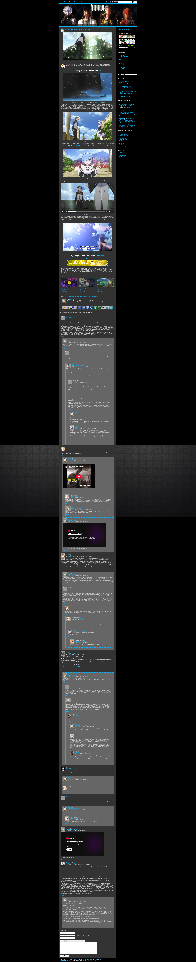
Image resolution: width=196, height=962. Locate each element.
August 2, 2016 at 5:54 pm (78, 715)
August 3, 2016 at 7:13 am (71, 797)
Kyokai (88, 959)
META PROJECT (124, 62)
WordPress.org (122, 156)
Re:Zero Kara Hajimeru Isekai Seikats (87, 296)
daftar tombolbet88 (123, 120)
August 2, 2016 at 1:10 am (75, 608)
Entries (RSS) (62, 960)
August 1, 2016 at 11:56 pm (80, 413)
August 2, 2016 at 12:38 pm (77, 700)
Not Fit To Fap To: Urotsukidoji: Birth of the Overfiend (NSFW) (126, 105)
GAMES (122, 58)
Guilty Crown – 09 (130, 124)
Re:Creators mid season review (125, 86)
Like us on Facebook (125, 29)
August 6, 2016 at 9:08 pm (73, 900)
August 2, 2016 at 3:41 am (76, 618)
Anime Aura (121, 143)
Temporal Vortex (122, 138)
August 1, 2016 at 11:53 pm (79, 381)
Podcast (82, 1)
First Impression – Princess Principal (126, 95)
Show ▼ (87, 258)
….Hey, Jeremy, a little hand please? (87, 252)
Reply (62, 336)
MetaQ (86, 1)
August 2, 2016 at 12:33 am (80, 427)
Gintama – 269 (128, 102)
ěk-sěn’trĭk (121, 137)
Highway (77, 426)
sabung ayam (122, 109)
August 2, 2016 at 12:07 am (73, 588)
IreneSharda (68, 862)
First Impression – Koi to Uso (125, 96)
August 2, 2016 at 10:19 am (73, 675)
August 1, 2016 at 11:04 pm (75, 352)
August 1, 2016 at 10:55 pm (73, 459)
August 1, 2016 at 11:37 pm (73, 574)
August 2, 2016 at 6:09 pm (80, 725)
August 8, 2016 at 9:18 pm (73, 520)
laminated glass (122, 104)
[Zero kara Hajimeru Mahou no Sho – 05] (69, 282)
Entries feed (121, 154)
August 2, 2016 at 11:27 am (75, 687)
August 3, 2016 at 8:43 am (80, 736)
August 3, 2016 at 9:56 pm (75, 818)
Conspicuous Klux (123, 139)
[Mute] (109, 211)
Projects (76, 1)
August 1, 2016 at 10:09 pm (72, 449)
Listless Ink (121, 133)
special (87, 61)
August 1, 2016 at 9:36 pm (73, 341)
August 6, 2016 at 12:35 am (72, 829)
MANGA (122, 60)
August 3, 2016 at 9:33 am (73, 808)
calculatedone (122, 124)
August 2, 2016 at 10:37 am (79, 631)
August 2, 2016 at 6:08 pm (73, 778)
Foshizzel (68, 554)
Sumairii (68, 796)
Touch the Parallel (123, 142)
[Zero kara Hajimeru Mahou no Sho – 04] (105, 282)
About (61, 1)
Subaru (80, 145)
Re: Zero (80, 31)
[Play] (63, 211)
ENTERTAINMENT (124, 56)
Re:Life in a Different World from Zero (71, 296)
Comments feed (122, 155)
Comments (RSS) (70, 960)
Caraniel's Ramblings (123, 135)
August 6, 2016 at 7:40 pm (71, 863)
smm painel (121, 118)
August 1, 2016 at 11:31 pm (77, 508)
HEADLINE (122, 59)
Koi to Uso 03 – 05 (123, 90)
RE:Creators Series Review (125, 83)
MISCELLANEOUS (124, 63)
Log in (120, 152)
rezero (96, 296)
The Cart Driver (122, 144)
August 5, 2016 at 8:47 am (80, 752)
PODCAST (123, 67)
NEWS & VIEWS (124, 66)
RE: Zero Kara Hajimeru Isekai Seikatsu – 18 (79, 29)
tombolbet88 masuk (123, 114)
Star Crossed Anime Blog (124, 140)
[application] (87, 198)
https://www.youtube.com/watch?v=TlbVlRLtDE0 (71, 666)
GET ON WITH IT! (87, 141)
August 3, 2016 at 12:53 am (73, 787)
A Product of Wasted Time (124, 134)
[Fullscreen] (112, 211)
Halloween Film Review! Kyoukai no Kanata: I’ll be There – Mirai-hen (127, 110)
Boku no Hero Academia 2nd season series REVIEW (127, 113)
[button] (87, 198)
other (77, 145)
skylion (67, 31)
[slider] (86, 211)
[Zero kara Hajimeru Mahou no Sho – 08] (87, 282)
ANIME (76, 31)
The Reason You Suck (97, 102)
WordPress (76, 959)
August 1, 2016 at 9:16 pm (71, 317)
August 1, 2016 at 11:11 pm (77, 365)
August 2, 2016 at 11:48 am (71, 768)
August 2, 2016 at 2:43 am (71, 653)
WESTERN (123, 68)
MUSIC (122, 64)
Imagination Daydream (124, 146)
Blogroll (66, 1)
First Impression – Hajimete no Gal (126, 93)
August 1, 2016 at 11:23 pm (75, 496)
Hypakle (121, 112)
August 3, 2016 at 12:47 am (80, 641)
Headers (71, 1)
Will (100, 959)
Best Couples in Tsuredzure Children (126, 85)
